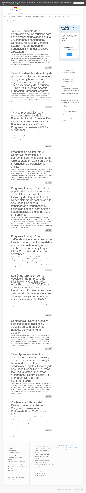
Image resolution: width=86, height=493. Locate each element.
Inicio (9, 446)
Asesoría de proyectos (67, 81)
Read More (48, 67)
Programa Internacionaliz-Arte (69, 109)
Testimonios (37, 466)
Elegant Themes (67, 489)
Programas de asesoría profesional (69, 100)
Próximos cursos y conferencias (70, 88)
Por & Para (10, 472)
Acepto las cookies (79, 3)
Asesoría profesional (67, 79)
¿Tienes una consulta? (66, 66)
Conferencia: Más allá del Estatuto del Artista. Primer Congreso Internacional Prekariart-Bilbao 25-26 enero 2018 (29, 408)
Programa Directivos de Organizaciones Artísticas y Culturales (68, 118)
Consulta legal (65, 68)
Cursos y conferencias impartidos (70, 90)
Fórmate (63, 86)
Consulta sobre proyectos (68, 72)
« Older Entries (13, 436)
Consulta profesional (67, 70)
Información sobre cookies (18, 4)
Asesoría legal (65, 77)
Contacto (10, 475)
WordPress (80, 489)
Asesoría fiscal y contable (68, 83)
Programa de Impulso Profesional (70, 102)
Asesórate (63, 75)
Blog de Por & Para (12, 470)
